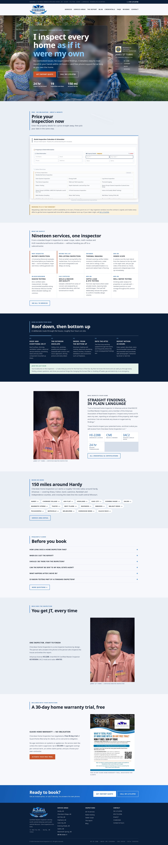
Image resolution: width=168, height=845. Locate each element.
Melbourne (68, 511)
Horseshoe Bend (86, 511)
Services (68, 9)
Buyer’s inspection (41, 256)
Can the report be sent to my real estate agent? (52, 567)
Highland (82, 501)
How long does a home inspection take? (48, 549)
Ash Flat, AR (61, 817)
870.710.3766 (117, 814)
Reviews (126, 9)
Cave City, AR (61, 823)
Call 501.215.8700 (68, 74)
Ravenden (86, 506)
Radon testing (39, 279)
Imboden (100, 506)
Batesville (53, 511)
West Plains (70, 506)
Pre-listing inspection (70, 256)
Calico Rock (104, 511)
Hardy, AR (60, 811)
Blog (101, 9)
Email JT (116, 817)
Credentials (110, 9)
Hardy (35, 501)
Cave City (96, 501)
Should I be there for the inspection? (47, 561)
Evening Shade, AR (63, 826)
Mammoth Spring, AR (64, 832)
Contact (134, 9)
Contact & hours (118, 823)
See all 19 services (40, 303)
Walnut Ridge (115, 506)
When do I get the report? (42, 555)
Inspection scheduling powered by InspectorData (84, 200)
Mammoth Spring (39, 506)
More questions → (40, 587)
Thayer (56, 506)
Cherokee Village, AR (64, 814)
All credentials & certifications (104, 456)
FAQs (119, 9)
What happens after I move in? (44, 573)
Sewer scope (119, 256)
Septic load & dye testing (92, 280)
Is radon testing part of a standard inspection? (52, 579)
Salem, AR (60, 829)
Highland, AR (61, 820)
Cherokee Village (51, 501)
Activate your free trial (42, 757)
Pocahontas (37, 511)
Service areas (80, 9)
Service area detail (40, 518)
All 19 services (90, 812)
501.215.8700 (133, 2)
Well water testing (122, 279)
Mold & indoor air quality (66, 280)
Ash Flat (68, 501)
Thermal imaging (94, 256)
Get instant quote (44, 74)
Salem (127, 501)
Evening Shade (112, 501)
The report (92, 9)
